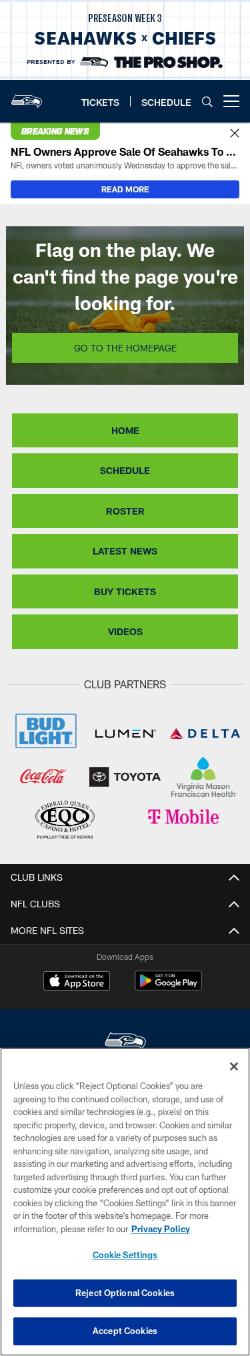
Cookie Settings (125, 1254)
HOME (125, 430)
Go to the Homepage (125, 347)
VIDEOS (125, 631)
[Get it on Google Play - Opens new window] (168, 987)
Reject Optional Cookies (125, 1292)
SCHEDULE (125, 470)
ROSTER (125, 511)
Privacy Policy (160, 1229)
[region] (125, 1202)
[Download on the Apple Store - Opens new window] (76, 982)
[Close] (234, 133)
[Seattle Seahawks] (125, 1043)
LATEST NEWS (125, 551)
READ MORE (125, 189)
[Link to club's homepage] (27, 96)
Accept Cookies (125, 1330)
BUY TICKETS (125, 591)
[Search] (207, 102)
